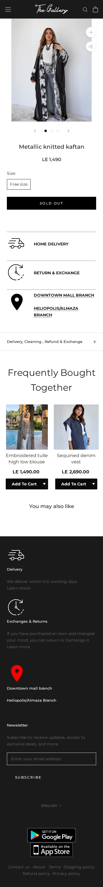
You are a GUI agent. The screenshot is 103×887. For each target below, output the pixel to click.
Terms (55, 867)
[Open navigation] (8, 9)
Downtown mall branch (29, 688)
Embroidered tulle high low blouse (27, 459)
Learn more (18, 588)
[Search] (85, 9)
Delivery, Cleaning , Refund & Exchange (44, 341)
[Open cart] (95, 9)
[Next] (68, 131)
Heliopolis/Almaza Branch (31, 700)
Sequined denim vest (76, 459)
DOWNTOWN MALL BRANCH (64, 295)
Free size (18, 184)
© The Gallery (51, 818)
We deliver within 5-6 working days (42, 581)
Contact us (19, 867)
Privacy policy (66, 873)
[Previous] (35, 131)
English (49, 805)
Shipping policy (78, 867)
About (39, 867)
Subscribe (28, 777)
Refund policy (36, 873)
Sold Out (51, 203)
